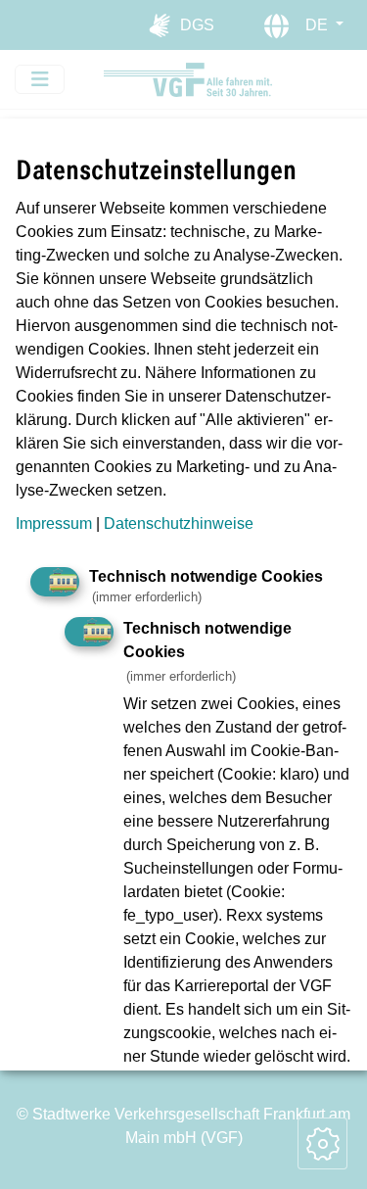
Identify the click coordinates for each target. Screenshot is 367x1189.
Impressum (54, 523)
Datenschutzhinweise (178, 523)
